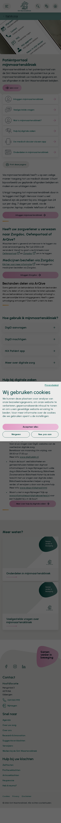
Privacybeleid (51, 385)
